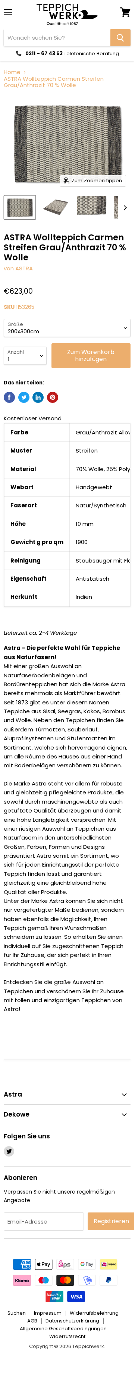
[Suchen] (120, 37)
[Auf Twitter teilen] (23, 397)
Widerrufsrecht (67, 1336)
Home (12, 72)
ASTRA (24, 268)
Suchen (16, 1313)
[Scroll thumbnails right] (124, 208)
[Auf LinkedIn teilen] (38, 397)
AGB (32, 1320)
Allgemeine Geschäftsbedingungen (63, 1328)
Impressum (48, 1313)
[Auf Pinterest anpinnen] (52, 397)
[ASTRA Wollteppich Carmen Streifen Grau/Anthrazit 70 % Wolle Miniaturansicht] (19, 207)
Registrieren (111, 1221)
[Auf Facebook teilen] (9, 397)
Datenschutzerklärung (72, 1320)
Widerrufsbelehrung (94, 1313)
